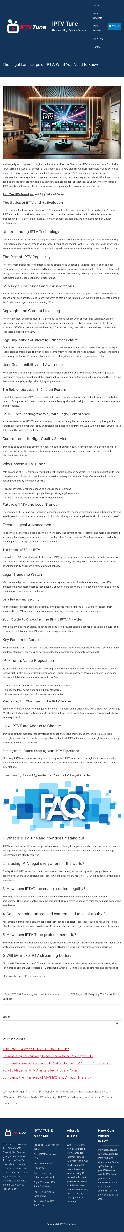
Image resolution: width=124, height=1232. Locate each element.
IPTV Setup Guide (27, 1097)
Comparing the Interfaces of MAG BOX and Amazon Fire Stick (47, 1077)
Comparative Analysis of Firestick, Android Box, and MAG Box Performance (57, 1063)
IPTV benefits (47, 1091)
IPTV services (46, 318)
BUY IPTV (114, 26)
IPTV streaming (48, 1097)
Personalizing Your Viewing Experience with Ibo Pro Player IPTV (48, 1056)
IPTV (34, 1091)
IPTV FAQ (98, 38)
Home (96, 5)
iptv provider (86, 1091)
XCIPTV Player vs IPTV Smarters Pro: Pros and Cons (40, 1070)
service (89, 1097)
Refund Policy (10, 1189)
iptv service (101, 1091)
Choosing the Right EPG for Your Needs (24, 976)
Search (6, 1016)
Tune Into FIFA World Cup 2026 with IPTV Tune (36, 1049)
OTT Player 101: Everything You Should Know (95, 994)
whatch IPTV (10, 1103)
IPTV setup (9, 1097)
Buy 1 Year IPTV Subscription (18, 194)
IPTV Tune (65, 24)
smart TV (100, 1097)
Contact (97, 47)
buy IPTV (13, 1091)
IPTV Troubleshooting (70, 1097)
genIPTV (25, 1091)
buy (5, 1091)
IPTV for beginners (67, 1091)
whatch (111, 1097)
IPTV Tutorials (97, 15)
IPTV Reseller (97, 28)
